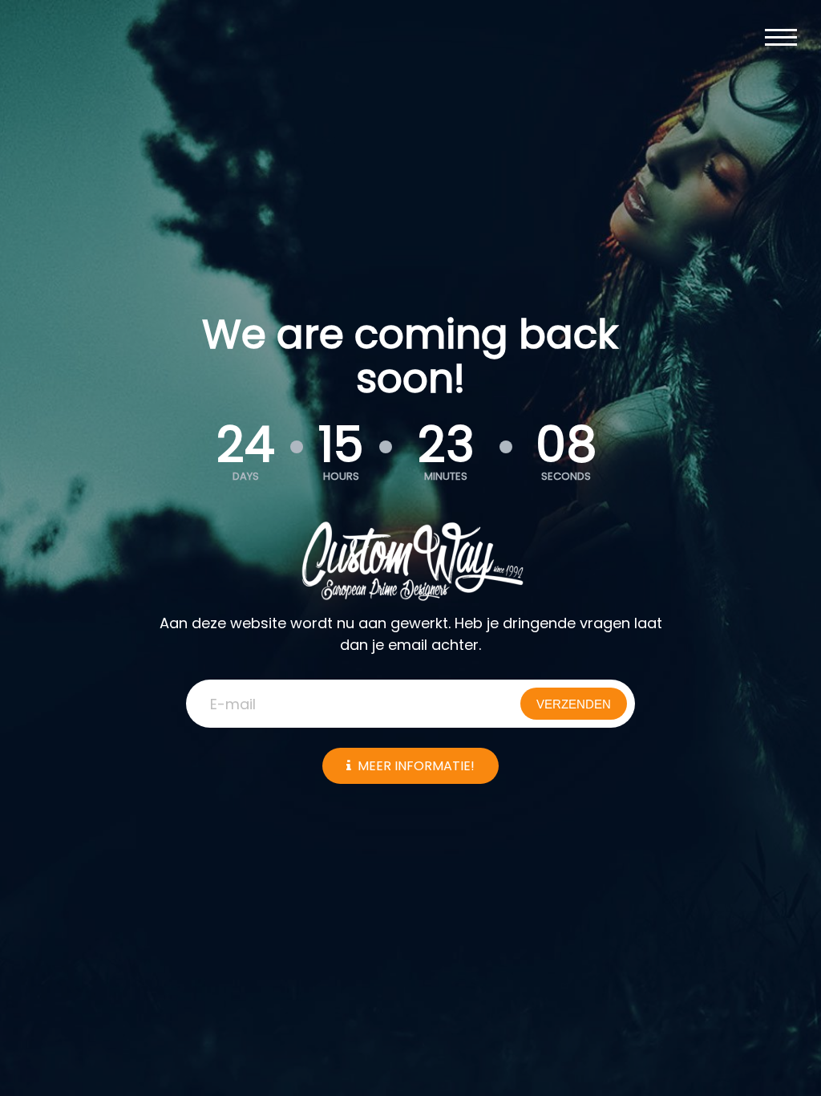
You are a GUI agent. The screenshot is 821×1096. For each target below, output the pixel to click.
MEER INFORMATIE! (416, 766)
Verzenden (573, 704)
